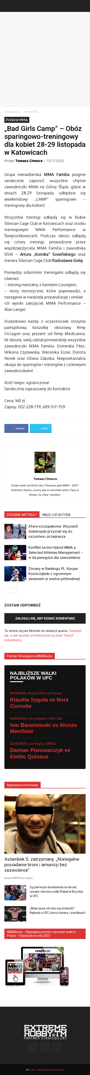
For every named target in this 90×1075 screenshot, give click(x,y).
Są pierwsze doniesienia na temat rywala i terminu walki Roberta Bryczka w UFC (56, 891)
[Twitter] (56, 1047)
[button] (7, 6)
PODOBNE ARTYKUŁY (22, 515)
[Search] (84, 6)
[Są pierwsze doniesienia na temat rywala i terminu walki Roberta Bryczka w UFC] (15, 892)
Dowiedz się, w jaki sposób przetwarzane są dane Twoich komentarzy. (43, 635)
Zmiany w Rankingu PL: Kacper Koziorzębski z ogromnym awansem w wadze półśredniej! (54, 573)
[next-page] (14, 590)
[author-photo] (45, 473)
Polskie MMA (31, 111)
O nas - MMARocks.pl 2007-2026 (46, 1069)
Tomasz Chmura (28, 160)
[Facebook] (33, 1047)
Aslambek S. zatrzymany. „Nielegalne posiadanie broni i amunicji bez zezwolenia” (41, 865)
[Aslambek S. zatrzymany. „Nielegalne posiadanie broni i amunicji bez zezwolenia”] (45, 824)
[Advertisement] (45, 59)
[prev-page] (7, 590)
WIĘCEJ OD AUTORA (56, 515)
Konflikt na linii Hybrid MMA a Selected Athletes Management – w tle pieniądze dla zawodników (55, 552)
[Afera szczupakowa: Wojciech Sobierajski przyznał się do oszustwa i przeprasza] (15, 531)
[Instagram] (45, 1046)
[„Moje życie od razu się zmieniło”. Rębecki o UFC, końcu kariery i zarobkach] (15, 914)
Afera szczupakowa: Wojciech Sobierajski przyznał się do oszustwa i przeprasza (53, 531)
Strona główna (12, 111)
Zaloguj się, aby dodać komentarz (45, 618)
